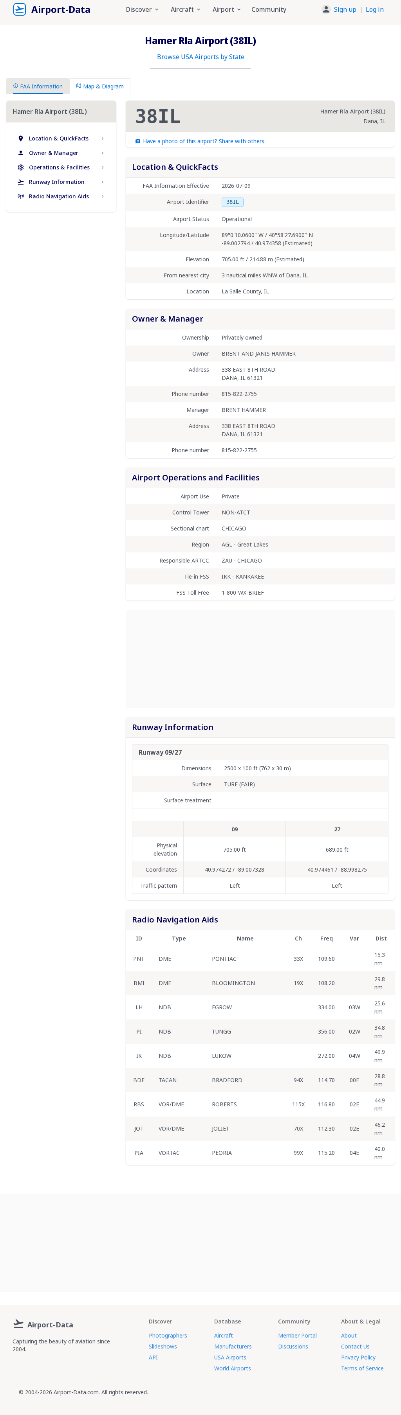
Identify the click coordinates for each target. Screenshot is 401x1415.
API (153, 1357)
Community (268, 9)
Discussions (293, 1346)
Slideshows (163, 1346)
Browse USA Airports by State (200, 56)
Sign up (345, 9)
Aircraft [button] (182, 9)
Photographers (168, 1335)
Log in (375, 9)
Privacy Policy (358, 1357)
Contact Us (355, 1346)
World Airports (232, 1368)
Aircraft (223, 1335)
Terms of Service (362, 1368)
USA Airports (230, 1357)
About (349, 1335)
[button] (352, 9)
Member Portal (297, 1335)
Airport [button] (223, 9)
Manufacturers (233, 1346)
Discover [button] (139, 9)
